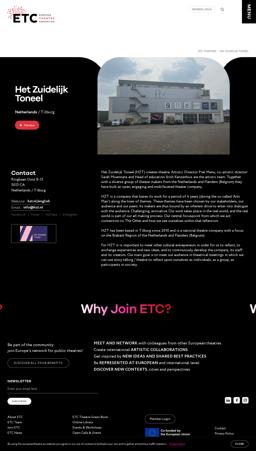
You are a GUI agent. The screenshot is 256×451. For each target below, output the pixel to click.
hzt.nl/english (39, 201)
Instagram (70, 214)
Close (239, 444)
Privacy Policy (224, 433)
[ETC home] (30, 14)
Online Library (83, 422)
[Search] (222, 9)
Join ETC (13, 427)
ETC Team (14, 422)
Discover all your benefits (38, 363)
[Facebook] (237, 400)
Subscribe (19, 401)
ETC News (14, 432)
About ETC (15, 417)
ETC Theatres (207, 51)
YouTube (51, 214)
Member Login (202, 9)
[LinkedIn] (228, 400)
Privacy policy (177, 444)
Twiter (35, 214)
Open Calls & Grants (87, 432)
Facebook (18, 214)
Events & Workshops (87, 427)
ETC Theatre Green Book (90, 417)
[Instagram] (245, 400)
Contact (220, 428)
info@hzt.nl (33, 207)
